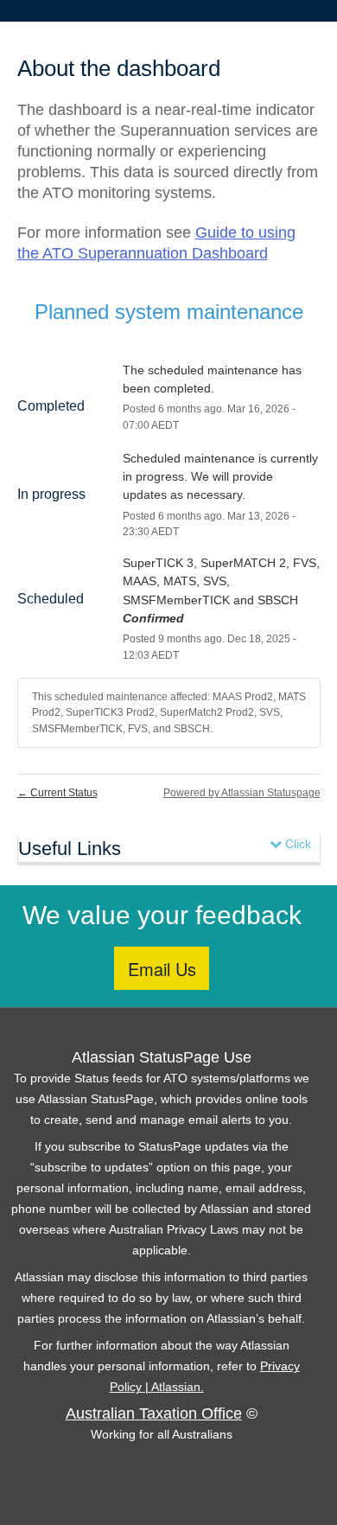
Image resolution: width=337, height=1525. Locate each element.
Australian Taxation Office (154, 1413)
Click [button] (296, 844)
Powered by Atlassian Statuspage (242, 793)
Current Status (57, 793)
